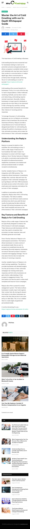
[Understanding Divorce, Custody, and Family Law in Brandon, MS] (6, 451)
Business (4, 11)
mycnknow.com (24, 524)
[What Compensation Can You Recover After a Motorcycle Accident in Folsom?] (6, 441)
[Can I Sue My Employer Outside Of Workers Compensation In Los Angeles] (15, 393)
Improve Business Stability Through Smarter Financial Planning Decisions (19, 500)
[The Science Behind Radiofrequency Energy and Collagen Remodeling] (6, 511)
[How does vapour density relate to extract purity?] (6, 481)
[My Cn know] (16, 2)
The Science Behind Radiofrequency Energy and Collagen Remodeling (19, 510)
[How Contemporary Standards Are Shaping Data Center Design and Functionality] (6, 490)
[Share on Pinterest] (21, 33)
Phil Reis (8, 27)
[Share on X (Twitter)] (13, 33)
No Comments (6, 29)
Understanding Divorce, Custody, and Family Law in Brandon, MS (19, 450)
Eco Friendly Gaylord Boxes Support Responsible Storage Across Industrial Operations (14, 355)
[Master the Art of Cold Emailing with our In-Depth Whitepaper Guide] (15, 46)
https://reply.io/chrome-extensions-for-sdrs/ (15, 309)
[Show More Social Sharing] (26, 33)
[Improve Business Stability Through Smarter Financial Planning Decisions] (6, 501)
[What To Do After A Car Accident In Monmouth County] (15, 369)
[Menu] (3, 2)
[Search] (27, 2)
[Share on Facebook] (5, 33)
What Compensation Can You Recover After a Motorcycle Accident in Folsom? (20, 441)
